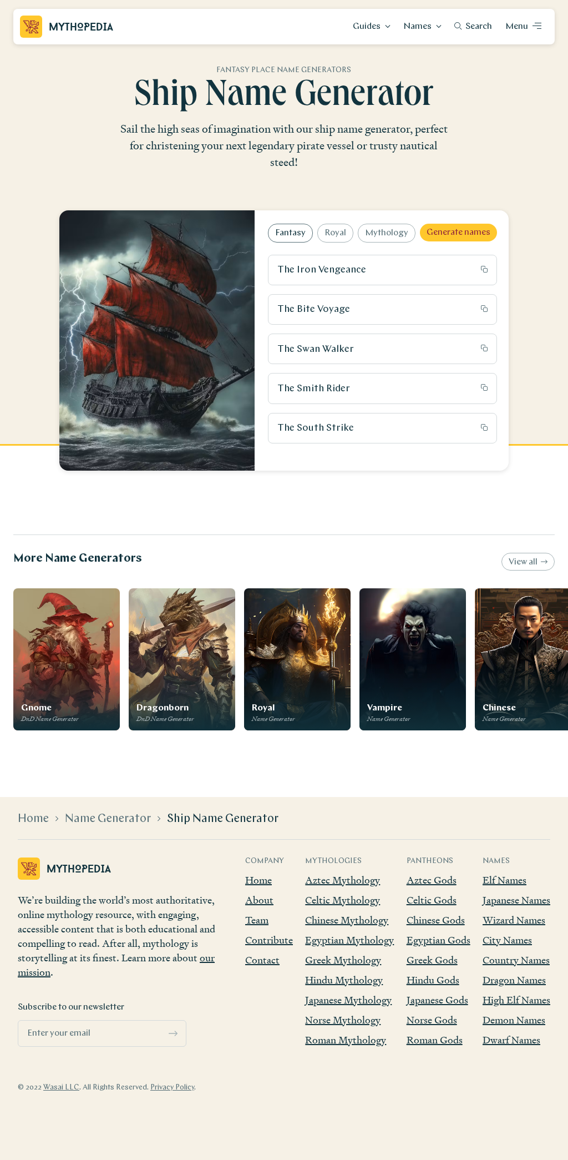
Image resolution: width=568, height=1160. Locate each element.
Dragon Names (514, 980)
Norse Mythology (343, 1019)
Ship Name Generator (222, 819)
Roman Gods (435, 1039)
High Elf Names (516, 999)
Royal (335, 233)
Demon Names (514, 1019)
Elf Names (504, 880)
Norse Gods (432, 1019)
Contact (262, 960)
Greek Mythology (343, 960)
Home (33, 819)
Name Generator (108, 819)
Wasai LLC (61, 1087)
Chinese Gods (436, 920)
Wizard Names (514, 920)
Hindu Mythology (344, 980)
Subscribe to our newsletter (71, 1007)
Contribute (269, 940)
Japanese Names (516, 900)
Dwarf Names (511, 1039)
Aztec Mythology (342, 880)
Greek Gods (432, 960)
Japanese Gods (437, 999)
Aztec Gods (432, 880)
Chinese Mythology (346, 920)
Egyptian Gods (438, 940)
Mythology (386, 233)
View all (523, 562)
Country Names (516, 960)
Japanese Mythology (348, 999)
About (259, 900)
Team (256, 920)
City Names (507, 940)
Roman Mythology (345, 1039)
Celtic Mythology (342, 900)
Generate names (458, 232)
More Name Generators (77, 558)
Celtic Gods (432, 900)
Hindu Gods (433, 980)
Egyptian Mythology (349, 940)
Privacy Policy (172, 1087)
